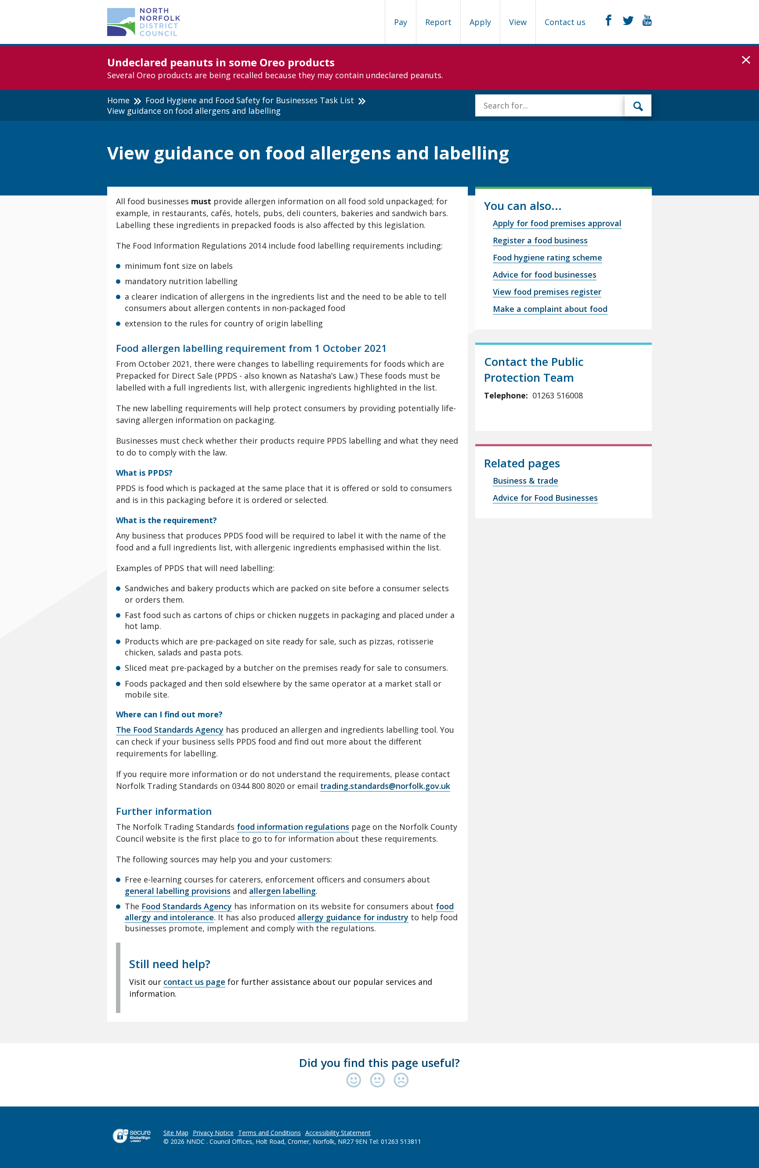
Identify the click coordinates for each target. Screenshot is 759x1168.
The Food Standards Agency (170, 729)
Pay (400, 22)
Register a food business (540, 240)
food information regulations (293, 826)
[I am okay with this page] (379, 1080)
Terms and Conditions (269, 1132)
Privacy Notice (213, 1132)
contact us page (194, 981)
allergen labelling (282, 891)
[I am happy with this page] (355, 1080)
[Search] (638, 105)
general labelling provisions (178, 891)
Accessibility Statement (338, 1132)
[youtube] (647, 20)
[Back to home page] (144, 22)
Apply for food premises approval (557, 223)
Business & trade (525, 480)
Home (118, 100)
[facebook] (608, 20)
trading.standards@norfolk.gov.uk (385, 786)
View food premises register (547, 291)
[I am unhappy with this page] (401, 1080)
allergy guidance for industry (352, 917)
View (518, 22)
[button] (746, 60)
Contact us (565, 22)
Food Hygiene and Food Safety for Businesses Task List (249, 100)
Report (438, 22)
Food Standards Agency (186, 906)
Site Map (175, 1132)
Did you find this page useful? (379, 1062)
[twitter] (628, 20)
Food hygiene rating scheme (547, 257)
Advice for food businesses (544, 274)
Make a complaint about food (550, 309)
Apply (480, 22)
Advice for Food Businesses (545, 497)
